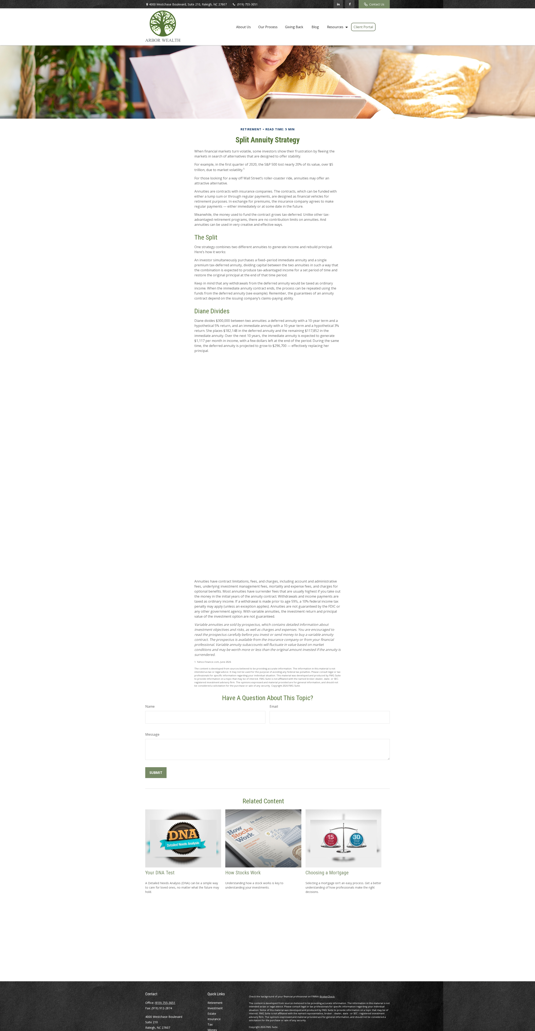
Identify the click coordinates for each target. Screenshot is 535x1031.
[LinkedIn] (338, 4)
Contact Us (376, 4)
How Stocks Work (243, 873)
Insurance (214, 1019)
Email (274, 706)
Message (152, 734)
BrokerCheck (327, 996)
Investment (215, 1008)
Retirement (215, 1003)
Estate (212, 1014)
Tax (210, 1024)
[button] (243, 26)
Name (150, 706)
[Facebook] (349, 4)
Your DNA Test (160, 873)
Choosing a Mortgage (327, 873)
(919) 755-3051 (247, 4)
